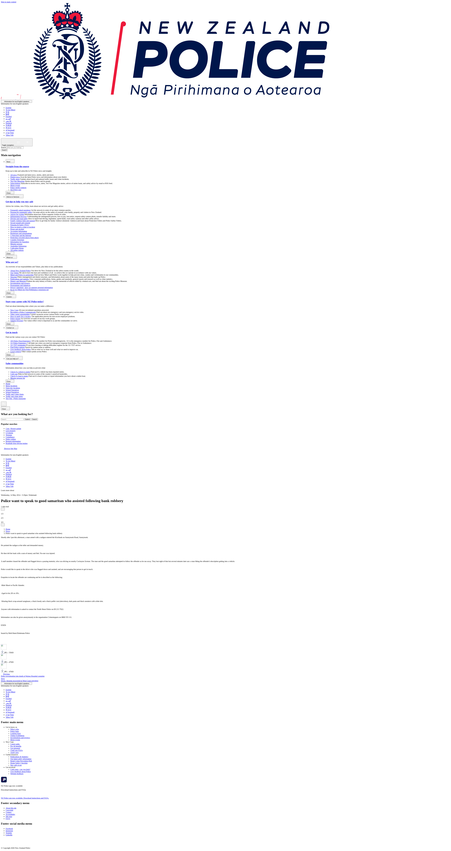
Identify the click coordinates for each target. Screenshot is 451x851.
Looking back (15, 733)
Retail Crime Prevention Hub (21, 761)
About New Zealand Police (20, 271)
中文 (7, 112)
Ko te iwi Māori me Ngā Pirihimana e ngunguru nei (29, 290)
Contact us (10, 328)
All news (13, 175)
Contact (8, 812)
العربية (8, 119)
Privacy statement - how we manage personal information (31, 288)
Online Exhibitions (17, 736)
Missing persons (16, 244)
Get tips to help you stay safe (19, 201)
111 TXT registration (18, 345)
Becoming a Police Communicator (23, 312)
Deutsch (9, 123)
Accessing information (18, 231)
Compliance (10, 437)
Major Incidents (11, 386)
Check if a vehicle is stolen (20, 372)
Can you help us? (13, 359)
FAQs (8, 819)
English (8, 108)
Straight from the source (17, 166)
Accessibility (10, 814)
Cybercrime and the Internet (20, 236)
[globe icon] (3, 453)
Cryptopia (9, 433)
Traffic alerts (15, 179)
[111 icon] (3, 493)
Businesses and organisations (21, 233)
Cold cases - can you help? (20, 769)
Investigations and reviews (20, 283)
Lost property (11, 431)
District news (15, 177)
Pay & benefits (15, 746)
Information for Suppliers (19, 242)
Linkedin (9, 835)
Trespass (9, 435)
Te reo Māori (10, 110)
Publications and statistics (19, 279)
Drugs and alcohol (17, 229)
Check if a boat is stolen (19, 376)
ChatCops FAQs (16, 750)
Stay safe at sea (16, 765)
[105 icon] (8, 493)
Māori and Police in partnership (22, 275)
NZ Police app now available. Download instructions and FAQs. (25, 798)
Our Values (14, 273)
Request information (13, 441)
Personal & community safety (21, 212)
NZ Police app (15, 190)
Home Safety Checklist (18, 763)
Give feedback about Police (20, 349)
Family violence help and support (22, 221)
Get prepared (15, 748)
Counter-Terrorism (17, 240)
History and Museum (18, 281)
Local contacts (15, 352)
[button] (3, 509)
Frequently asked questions (20, 210)
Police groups (15, 319)
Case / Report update (13, 429)
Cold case (14, 374)
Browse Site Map (10, 449)
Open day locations (13, 388)
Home (8, 384)
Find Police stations (17, 347)
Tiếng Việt (9, 135)
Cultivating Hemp (17, 248)
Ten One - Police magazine (16, 399)
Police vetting (11, 439)
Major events (15, 186)
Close (9, 193)
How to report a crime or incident (22, 227)
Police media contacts (18, 188)
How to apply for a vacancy (20, 316)
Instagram (9, 831)
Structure (13, 277)
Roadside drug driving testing (16, 443)
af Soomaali (10, 130)
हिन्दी (7, 114)
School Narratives (12, 390)
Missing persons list (17, 378)
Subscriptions (15, 183)
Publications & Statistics (19, 757)
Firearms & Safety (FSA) (19, 225)
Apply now (14, 753)
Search (3, 147)
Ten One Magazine (17, 181)
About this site (11, 808)
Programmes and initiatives (20, 285)
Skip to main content (8, 2)
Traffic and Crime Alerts (15, 394)
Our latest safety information (20, 759)
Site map (9, 817)
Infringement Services (18, 217)
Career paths (15, 744)
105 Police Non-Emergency (20, 341)
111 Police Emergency (18, 343)
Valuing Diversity (16, 321)
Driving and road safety (19, 219)
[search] (4, 404)
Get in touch (11, 332)
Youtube (9, 833)
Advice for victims (17, 214)
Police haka (14, 731)
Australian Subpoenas (18, 246)
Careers (9, 297)
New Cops (14, 310)
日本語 (8, 125)
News (9, 162)
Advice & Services (13, 197)
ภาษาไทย (10, 133)
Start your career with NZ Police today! (25, 301)
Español (9, 117)
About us (10, 257)
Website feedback (16, 774)
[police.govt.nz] (165, 99)
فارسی (8, 121)
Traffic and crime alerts (14, 396)
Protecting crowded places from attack (24, 238)
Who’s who (14, 729)
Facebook (9, 829)
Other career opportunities (20, 314)
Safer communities (14, 363)
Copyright (9, 810)
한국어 (8, 128)
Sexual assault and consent (20, 223)
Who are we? (12, 262)
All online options (17, 250)
